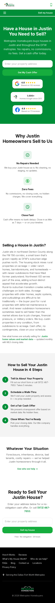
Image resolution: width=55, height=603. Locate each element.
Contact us (24, 563)
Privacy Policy (9, 567)
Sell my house (45, 12)
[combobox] (27, 64)
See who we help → (27, 469)
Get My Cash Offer (27, 72)
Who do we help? (39, 559)
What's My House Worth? (14, 559)
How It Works (8, 554)
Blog (13, 563)
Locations (37, 563)
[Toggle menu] (4, 12)
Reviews (23, 554)
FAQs (4, 563)
